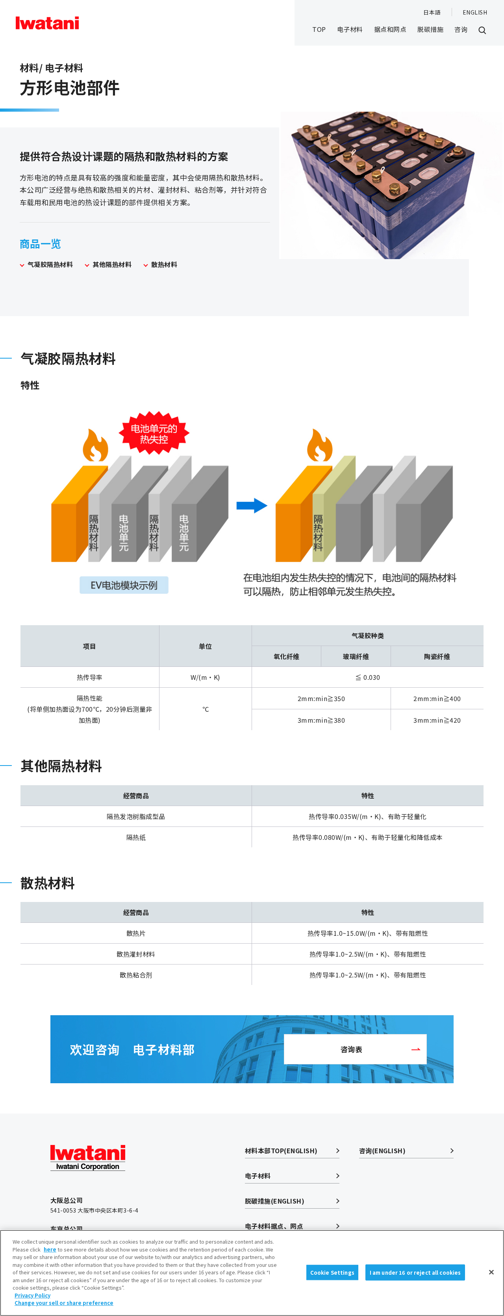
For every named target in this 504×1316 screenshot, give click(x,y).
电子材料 (350, 29)
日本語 (431, 12)
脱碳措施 (430, 29)
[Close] (491, 1272)
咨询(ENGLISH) (382, 1150)
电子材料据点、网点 (274, 1226)
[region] (252, 1273)
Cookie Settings (332, 1272)
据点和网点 (390, 29)
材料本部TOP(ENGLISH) (281, 1150)
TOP (319, 29)
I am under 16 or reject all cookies (415, 1272)
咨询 (460, 29)
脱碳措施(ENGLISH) (274, 1201)
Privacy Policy (32, 1295)
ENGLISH (475, 12)
